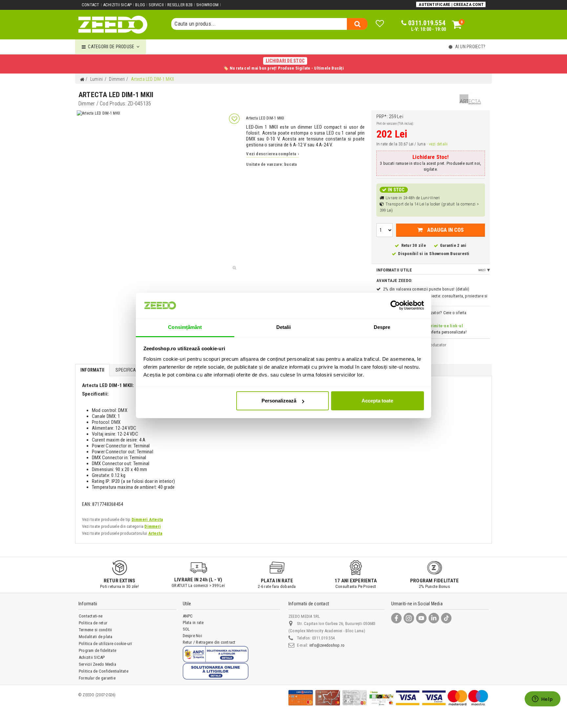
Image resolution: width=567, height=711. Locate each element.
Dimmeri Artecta (147, 519)
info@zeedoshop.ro (327, 645)
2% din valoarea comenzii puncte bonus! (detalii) (426, 289)
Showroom (207, 4)
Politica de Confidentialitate (103, 671)
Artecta (155, 533)
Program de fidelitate (97, 650)
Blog (140, 4)
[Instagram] (409, 618)
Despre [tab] (382, 327)
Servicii (156, 4)
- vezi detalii (437, 143)
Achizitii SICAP (117, 4)
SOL (186, 629)
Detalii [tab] (283, 327)
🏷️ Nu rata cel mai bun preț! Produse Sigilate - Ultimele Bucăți (283, 64)
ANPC (188, 616)
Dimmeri (152, 526)
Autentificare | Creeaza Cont (451, 4)
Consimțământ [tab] (185, 327)
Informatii (92, 370)
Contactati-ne (90, 616)
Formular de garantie (97, 678)
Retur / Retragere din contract (209, 642)
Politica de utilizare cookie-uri (105, 643)
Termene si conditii (95, 629)
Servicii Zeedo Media (97, 664)
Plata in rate (193, 622)
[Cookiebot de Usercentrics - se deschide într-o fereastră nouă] (395, 305)
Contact (90, 4)
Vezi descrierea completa (272, 153)
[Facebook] (396, 618)
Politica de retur (93, 622)
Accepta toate (377, 400)
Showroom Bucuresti (449, 253)
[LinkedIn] (434, 618)
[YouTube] (421, 618)
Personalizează (279, 400)
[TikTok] (446, 618)
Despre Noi (192, 635)
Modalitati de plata (96, 636)
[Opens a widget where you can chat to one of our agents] (542, 699)
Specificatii (128, 370)
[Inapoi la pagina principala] (82, 79)
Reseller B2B (180, 4)
